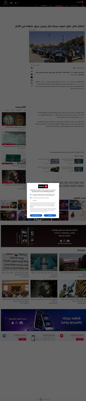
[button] (43, 200)
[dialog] (43, 200)
